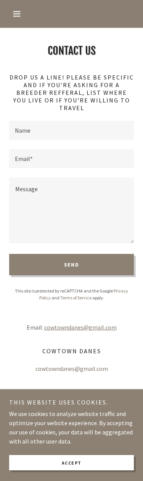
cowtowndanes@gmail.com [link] (71, 368)
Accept (72, 463)
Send (71, 264)
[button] (18, 13)
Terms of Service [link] (76, 298)
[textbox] (71, 130)
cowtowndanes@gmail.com (80, 327)
